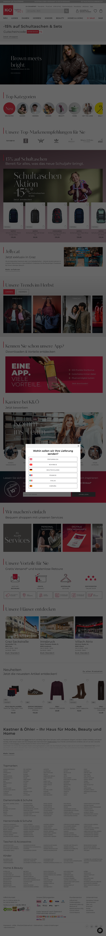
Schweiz (53, 464)
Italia (53, 480)
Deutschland (53, 470)
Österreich (53, 459)
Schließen (78, 446)
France (52, 475)
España (53, 486)
